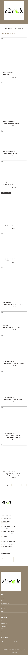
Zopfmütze (6, 74)
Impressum (3, 621)
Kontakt (3, 611)
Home (2, 598)
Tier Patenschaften (7, 546)
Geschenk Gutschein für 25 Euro (12, 327)
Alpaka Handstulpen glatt (10, 153)
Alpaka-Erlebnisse (5, 603)
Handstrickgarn (6, 528)
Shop (2, 601)
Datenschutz (3, 623)
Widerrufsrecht (4, 629)
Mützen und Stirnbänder (9, 72)
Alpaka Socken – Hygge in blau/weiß (13, 363)
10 (2, 487)
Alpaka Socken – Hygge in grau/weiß (13, 399)
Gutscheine (5, 325)
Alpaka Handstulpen (8, 185)
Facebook (16, 641)
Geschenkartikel (6, 521)
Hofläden (3, 606)
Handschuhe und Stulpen (9, 121)
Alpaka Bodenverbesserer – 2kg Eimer (13, 304)
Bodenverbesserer (7, 302)
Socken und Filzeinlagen (9, 361)
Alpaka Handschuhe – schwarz (11, 123)
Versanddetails (4, 626)
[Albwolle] (14, 10)
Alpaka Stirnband (8, 226)
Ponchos (5, 536)
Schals (4, 539)
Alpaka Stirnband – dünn (10, 260)
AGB (2, 631)
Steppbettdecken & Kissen (9, 544)
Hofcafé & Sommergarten (6, 609)
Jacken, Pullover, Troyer (8, 531)
